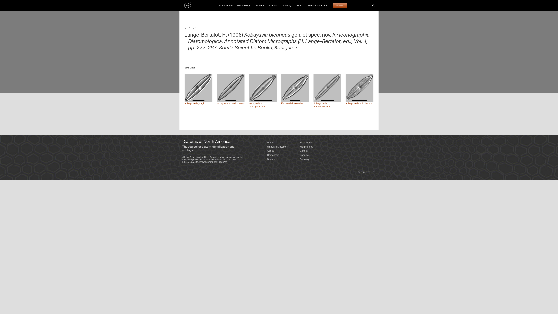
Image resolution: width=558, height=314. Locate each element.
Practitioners (226, 5)
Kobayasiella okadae (292, 103)
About (299, 5)
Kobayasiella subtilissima (359, 103)
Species (273, 5)
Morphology (243, 5)
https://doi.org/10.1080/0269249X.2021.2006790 (204, 162)
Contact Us (273, 155)
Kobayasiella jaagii (194, 103)
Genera (260, 5)
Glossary (286, 5)
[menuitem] (225, 5)
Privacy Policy (367, 172)
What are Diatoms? (277, 146)
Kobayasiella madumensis (231, 103)
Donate (339, 5)
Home (270, 142)
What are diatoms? (318, 5)
